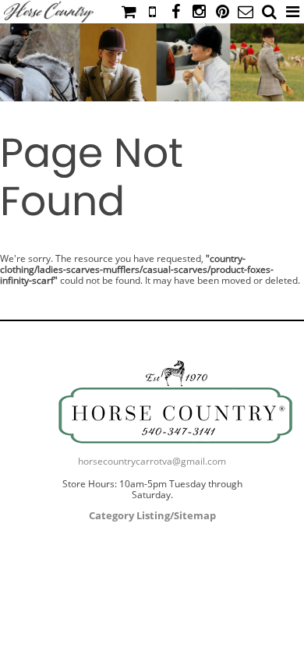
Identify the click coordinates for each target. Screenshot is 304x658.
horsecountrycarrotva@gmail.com (152, 461)
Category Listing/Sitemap (152, 515)
